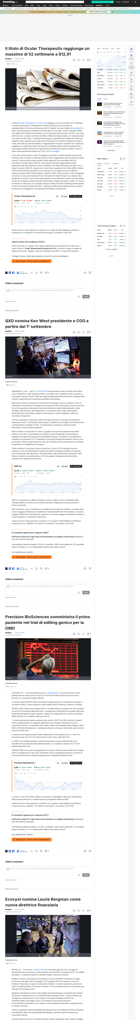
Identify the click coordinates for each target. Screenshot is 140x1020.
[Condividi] (74, 60)
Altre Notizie (110, 150)
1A (28, 206)
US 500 (99, 78)
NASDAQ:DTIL (53, 693)
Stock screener (89, 5)
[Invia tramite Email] (41, 272)
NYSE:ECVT (39, 970)
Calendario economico (76, 5)
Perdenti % (116, 163)
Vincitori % (107, 163)
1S (18, 206)
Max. (35, 206)
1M (21, 206)
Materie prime (44, 8)
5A (31, 206)
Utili (131, 8)
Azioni (118, 48)
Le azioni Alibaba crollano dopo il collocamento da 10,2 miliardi (112, 103)
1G (15, 206)
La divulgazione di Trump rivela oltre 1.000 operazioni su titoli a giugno (113, 133)
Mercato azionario (54, 8)
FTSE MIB (99, 69)
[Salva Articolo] (78, 60)
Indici (98, 48)
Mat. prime (105, 48)
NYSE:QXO (42, 391)
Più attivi (99, 163)
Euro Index (100, 88)
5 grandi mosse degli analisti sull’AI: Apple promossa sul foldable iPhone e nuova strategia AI (114, 142)
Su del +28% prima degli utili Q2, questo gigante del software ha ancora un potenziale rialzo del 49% (114, 123)
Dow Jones (100, 81)
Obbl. (112, 48)
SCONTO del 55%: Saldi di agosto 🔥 (102, 2)
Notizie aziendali (102, 8)
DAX (98, 72)
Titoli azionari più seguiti (106, 226)
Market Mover (102, 159)
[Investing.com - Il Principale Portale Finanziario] (10, 2)
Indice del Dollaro (102, 84)
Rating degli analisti (123, 8)
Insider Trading (112, 8)
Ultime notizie (8, 8)
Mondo (95, 8)
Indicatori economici (65, 8)
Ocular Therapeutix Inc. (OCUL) (31, 123)
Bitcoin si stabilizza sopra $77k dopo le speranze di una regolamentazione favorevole (114, 113)
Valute (37, 8)
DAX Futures (100, 75)
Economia (81, 8)
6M (25, 206)
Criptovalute (88, 8)
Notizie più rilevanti (20, 8)
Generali (74, 8)
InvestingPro (77, 128)
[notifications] (132, 2)
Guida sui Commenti (10, 301)
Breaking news (30, 8)
